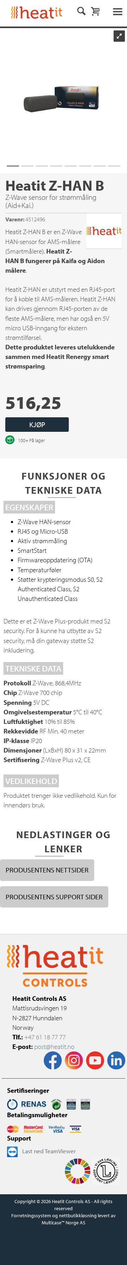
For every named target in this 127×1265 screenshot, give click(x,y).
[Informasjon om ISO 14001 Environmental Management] (85, 1103)
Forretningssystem (31, 1215)
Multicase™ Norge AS (63, 1222)
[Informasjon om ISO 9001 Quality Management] (71, 1103)
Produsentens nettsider (47, 869)
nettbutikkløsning (78, 1215)
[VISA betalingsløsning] (57, 1128)
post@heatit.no (54, 1046)
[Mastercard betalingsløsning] (13, 1128)
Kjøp (37, 424)
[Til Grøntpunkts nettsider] (56, 1103)
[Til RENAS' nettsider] (26, 1103)
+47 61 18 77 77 (45, 1037)
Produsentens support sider (54, 896)
